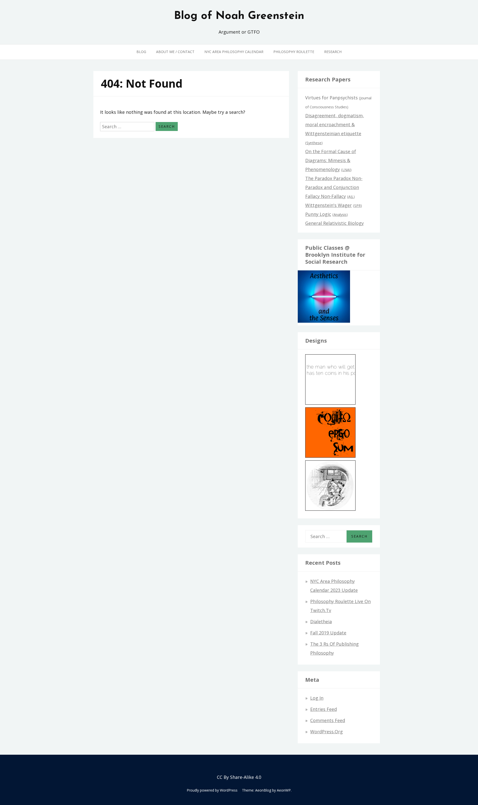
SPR (357, 205)
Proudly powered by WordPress (212, 790)
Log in (316, 698)
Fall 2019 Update (328, 633)
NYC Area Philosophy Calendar (233, 51)
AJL (351, 196)
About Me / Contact (175, 51)
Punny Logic (318, 214)
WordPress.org (326, 732)
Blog (141, 51)
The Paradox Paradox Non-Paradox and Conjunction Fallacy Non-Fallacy (333, 187)
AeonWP (284, 790)
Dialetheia (321, 621)
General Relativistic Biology (334, 223)
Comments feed (327, 720)
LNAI (346, 169)
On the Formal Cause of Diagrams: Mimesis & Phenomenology (330, 160)
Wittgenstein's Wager (328, 205)
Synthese (313, 142)
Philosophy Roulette (293, 51)
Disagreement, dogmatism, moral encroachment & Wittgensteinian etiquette (334, 124)
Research (333, 51)
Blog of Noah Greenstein (239, 16)
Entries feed (323, 709)
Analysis (340, 214)
